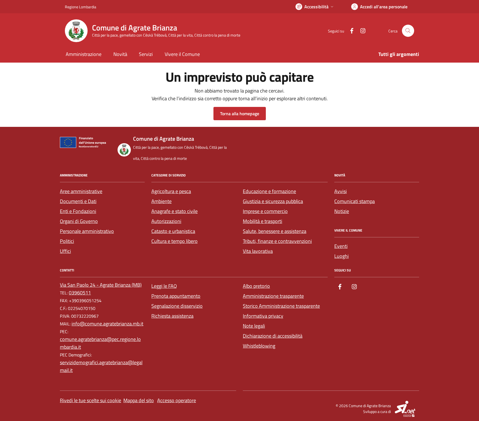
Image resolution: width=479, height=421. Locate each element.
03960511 (80, 292)
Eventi (341, 246)
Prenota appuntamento (175, 296)
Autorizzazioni (166, 221)
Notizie (341, 211)
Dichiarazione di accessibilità (272, 336)
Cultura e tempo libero (174, 241)
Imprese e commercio (265, 211)
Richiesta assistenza (172, 316)
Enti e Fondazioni (78, 211)
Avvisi (340, 191)
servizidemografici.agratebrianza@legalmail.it (101, 366)
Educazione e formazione (269, 191)
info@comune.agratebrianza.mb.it (107, 323)
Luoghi (341, 256)
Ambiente (161, 201)
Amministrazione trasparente (273, 296)
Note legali (254, 326)
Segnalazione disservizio (177, 306)
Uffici (65, 251)
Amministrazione (83, 54)
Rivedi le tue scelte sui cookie (90, 400)
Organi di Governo (79, 221)
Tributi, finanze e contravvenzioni (277, 241)
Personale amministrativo (87, 231)
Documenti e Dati (78, 201)
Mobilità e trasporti (262, 221)
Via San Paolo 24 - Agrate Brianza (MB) (101, 285)
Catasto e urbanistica (173, 231)
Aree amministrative (81, 191)
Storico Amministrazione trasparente (281, 306)
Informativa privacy (263, 316)
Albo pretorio (256, 286)
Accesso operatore (176, 400)
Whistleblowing (259, 346)
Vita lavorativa (258, 251)
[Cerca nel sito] (408, 31)
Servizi (146, 54)
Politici (67, 241)
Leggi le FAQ (164, 286)
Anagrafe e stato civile (174, 211)
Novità (120, 54)
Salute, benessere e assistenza (274, 231)
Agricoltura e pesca (171, 191)
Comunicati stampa (354, 201)
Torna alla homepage (239, 113)
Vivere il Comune (182, 54)
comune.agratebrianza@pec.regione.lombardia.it (100, 343)
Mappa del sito (138, 400)
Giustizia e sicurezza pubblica (273, 201)
